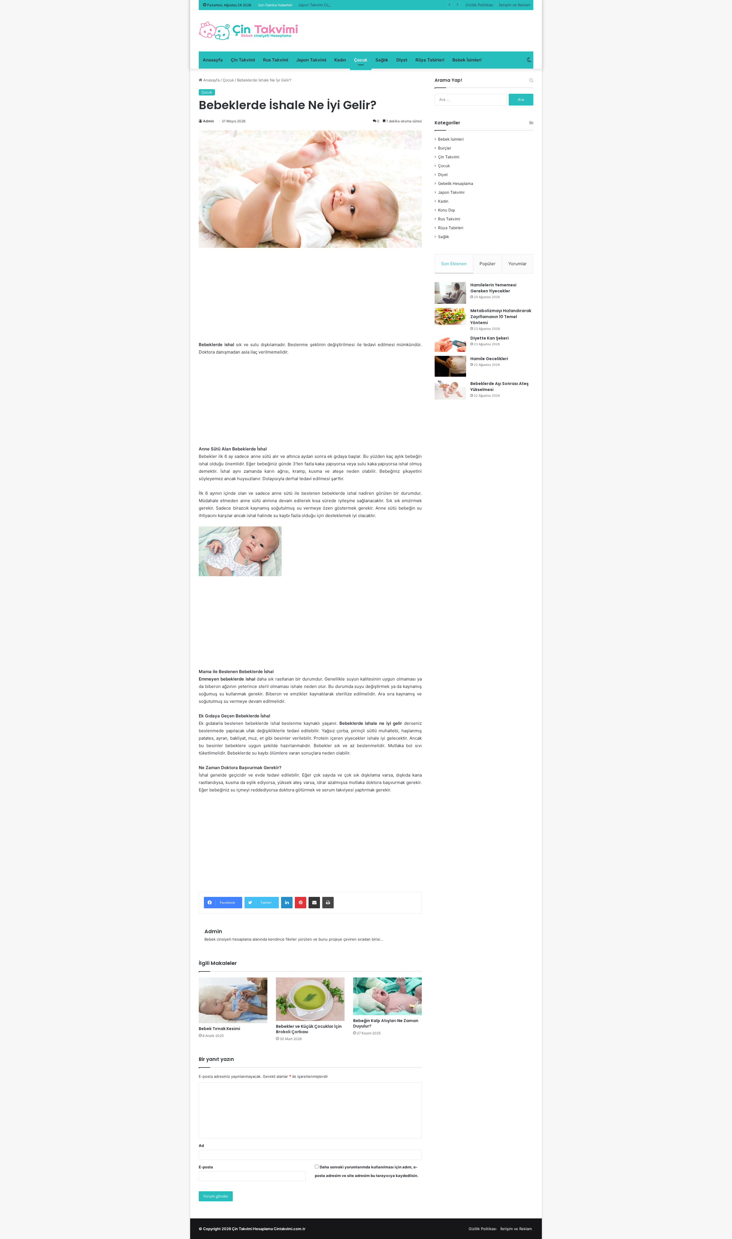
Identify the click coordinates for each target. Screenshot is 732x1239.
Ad (201, 1145)
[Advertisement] (310, 299)
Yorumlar (517, 263)
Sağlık (381, 60)
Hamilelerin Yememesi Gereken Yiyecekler (493, 288)
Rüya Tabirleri (429, 60)
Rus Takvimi (275, 60)
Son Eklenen (454, 263)
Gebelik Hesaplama (455, 183)
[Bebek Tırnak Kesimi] (233, 1000)
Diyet (401, 60)
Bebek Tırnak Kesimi (219, 1028)
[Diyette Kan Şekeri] (450, 343)
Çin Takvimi (243, 60)
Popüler (488, 263)
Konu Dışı (446, 210)
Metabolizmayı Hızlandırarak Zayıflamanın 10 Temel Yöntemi (500, 317)
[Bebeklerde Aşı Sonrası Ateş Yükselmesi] (450, 390)
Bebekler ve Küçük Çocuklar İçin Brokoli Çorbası (309, 1029)
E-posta (206, 1167)
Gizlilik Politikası (479, 5)
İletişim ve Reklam (514, 5)
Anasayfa (213, 60)
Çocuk (360, 60)
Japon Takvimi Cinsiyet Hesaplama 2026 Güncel (340, 5)
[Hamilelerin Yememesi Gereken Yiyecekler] (450, 293)
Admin (208, 121)
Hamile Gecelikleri (489, 359)
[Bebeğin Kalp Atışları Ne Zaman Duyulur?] (387, 996)
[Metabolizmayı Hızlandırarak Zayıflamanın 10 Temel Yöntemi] (450, 316)
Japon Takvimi (311, 60)
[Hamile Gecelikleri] (450, 366)
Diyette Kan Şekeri (489, 338)
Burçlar (444, 148)
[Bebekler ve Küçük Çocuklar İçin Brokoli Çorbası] (310, 999)
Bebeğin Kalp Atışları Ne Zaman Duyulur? (385, 1023)
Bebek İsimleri (467, 60)
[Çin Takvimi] (249, 30)
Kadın (340, 60)
